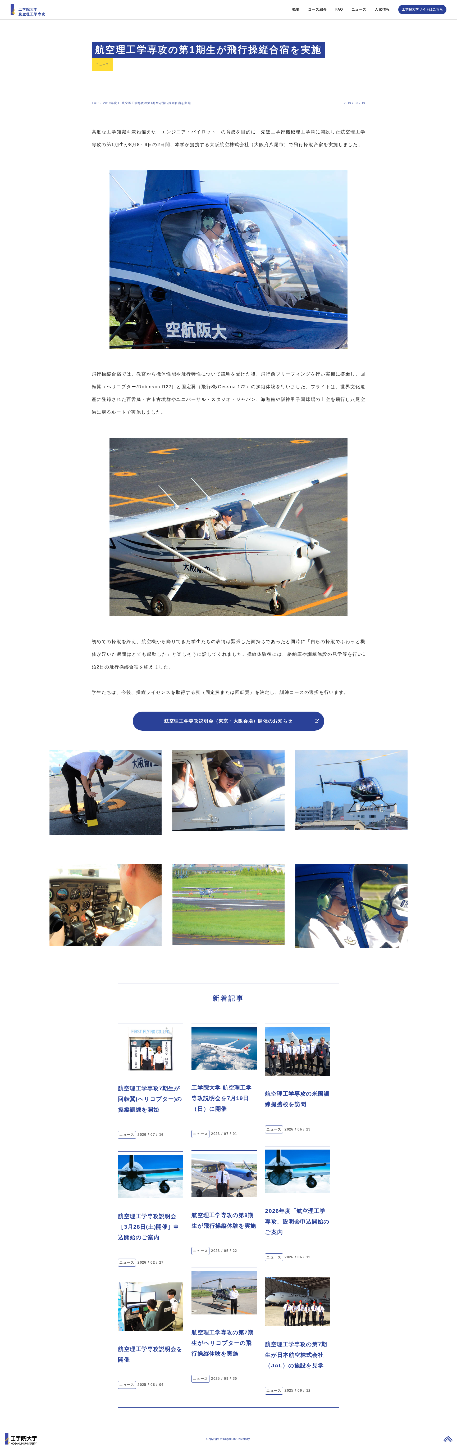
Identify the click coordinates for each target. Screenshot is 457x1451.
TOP (95, 103)
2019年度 (110, 103)
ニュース (359, 9)
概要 (296, 9)
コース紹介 (317, 9)
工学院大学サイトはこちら (422, 9)
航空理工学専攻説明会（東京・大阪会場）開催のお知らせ (228, 721)
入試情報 (382, 9)
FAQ (339, 9)
